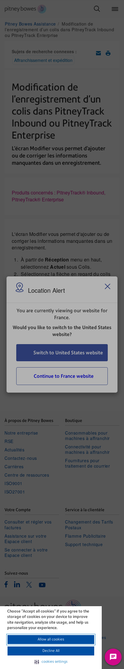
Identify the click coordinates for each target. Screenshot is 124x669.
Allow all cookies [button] (51, 639)
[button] (51, 662)
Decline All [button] (51, 651)
